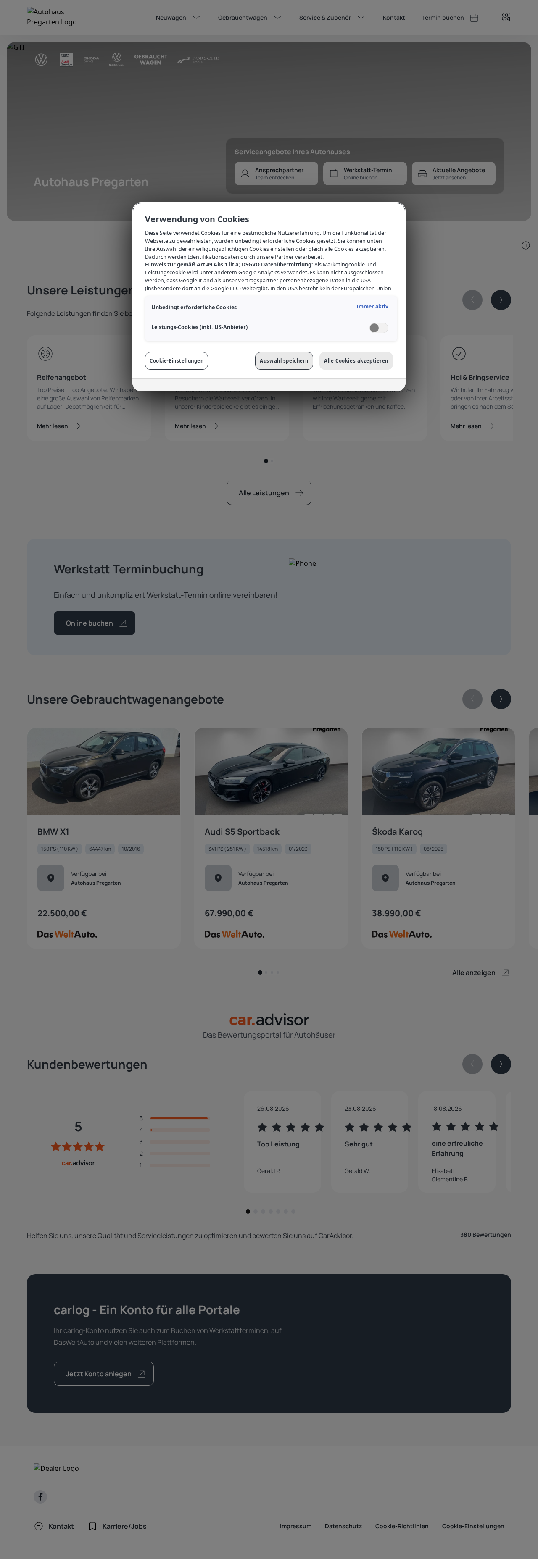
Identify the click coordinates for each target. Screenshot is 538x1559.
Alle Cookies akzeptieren (356, 361)
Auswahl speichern (284, 361)
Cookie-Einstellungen (176, 361)
